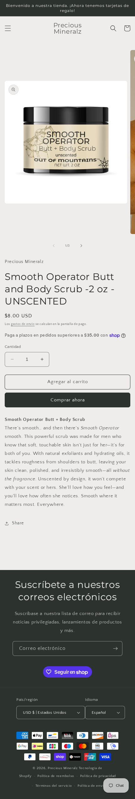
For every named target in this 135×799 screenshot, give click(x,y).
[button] (8, 28)
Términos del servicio (53, 786)
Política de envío (91, 786)
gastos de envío (23, 324)
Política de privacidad (98, 776)
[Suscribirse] (115, 648)
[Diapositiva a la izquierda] (54, 246)
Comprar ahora (68, 400)
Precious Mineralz (63, 768)
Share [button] (18, 523)
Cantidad (13, 346)
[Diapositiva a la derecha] (81, 246)
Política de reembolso (55, 776)
